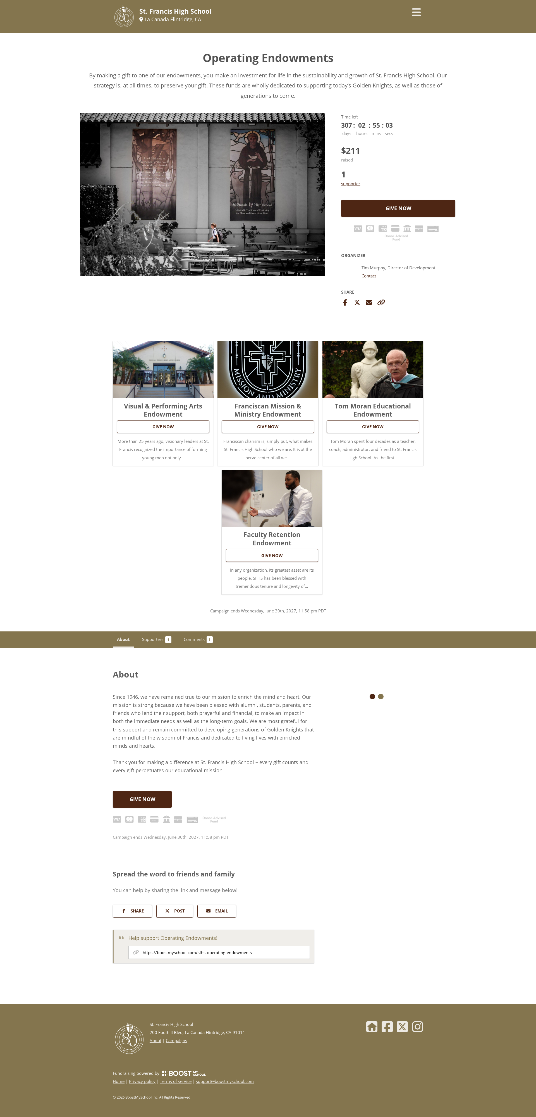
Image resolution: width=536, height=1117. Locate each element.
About (155, 1040)
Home (119, 1081)
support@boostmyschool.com (225, 1081)
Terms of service (176, 1081)
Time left (349, 117)
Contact (369, 276)
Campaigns (176, 1040)
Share (137, 911)
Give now (398, 208)
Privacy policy (142, 1081)
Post (179, 911)
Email (221, 911)
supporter (350, 183)
